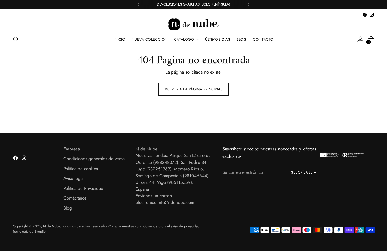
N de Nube (51, 226)
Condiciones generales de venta (94, 158)
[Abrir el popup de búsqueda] (16, 39)
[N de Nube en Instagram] (371, 14)
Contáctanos (74, 198)
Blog (67, 208)
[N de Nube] (193, 24)
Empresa (71, 149)
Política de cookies (80, 168)
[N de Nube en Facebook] (365, 14)
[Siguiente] (248, 4)
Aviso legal (73, 178)
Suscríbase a (303, 172)
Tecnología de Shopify (29, 231)
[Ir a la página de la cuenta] (360, 39)
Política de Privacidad (83, 188)
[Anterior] (138, 4)
